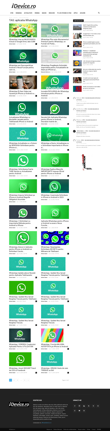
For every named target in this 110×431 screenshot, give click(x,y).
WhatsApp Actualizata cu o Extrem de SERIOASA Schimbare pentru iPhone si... (23, 145)
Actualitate (28, 13)
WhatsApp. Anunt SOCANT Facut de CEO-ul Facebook (22, 369)
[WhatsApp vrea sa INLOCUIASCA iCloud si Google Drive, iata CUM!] (23, 30)
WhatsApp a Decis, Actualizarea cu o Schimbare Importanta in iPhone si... (55, 145)
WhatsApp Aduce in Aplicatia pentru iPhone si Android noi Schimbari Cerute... (20, 249)
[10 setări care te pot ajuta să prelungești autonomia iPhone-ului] (77, 80)
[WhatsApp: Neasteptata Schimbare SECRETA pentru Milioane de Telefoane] (55, 238)
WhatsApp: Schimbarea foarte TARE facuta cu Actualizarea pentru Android (21, 171)
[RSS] (88, 406)
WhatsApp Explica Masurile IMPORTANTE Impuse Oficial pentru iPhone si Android (52, 171)
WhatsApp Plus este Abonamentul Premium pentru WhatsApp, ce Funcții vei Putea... (55, 41)
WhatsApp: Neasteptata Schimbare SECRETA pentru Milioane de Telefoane (52, 249)
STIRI (11, 13)
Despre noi (49, 429)
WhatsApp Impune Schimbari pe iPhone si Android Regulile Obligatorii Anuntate (22, 197)
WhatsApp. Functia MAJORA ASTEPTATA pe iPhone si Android (54, 345)
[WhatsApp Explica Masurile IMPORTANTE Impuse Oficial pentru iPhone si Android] (55, 160)
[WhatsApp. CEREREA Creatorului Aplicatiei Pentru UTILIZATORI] (23, 335)
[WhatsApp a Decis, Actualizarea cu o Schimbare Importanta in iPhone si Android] (55, 134)
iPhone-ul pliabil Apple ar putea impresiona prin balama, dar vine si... (91, 43)
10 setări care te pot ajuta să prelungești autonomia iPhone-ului (91, 79)
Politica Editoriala (58, 429)
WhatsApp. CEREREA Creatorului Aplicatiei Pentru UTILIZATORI (22, 345)
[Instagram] (79, 406)
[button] (99, 13)
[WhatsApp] (74, 410)
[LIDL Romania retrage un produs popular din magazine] (77, 63)
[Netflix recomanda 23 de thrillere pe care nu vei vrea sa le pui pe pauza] (77, 89)
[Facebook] (74, 406)
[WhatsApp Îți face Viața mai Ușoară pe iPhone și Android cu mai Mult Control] (23, 82)
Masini (44, 13)
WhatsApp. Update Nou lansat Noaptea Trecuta (21, 322)
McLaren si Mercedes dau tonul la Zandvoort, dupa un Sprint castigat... (92, 71)
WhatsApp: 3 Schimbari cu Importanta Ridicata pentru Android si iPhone (20, 223)
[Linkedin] (84, 406)
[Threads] (84, 410)
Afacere (82, 13)
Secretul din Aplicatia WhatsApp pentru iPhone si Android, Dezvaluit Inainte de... (54, 119)
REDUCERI (52, 13)
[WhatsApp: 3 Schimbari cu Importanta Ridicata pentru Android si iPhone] (23, 212)
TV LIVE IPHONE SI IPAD (64, 13)
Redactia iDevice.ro (45, 72)
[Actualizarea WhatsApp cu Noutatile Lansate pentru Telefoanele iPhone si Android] (23, 108)
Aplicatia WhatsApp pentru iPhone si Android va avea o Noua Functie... (55, 223)
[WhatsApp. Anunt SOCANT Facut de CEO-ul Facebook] (23, 359)
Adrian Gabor (12, 44)
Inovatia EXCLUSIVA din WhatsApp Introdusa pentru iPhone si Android (55, 93)
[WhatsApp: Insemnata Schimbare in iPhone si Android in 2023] (55, 186)
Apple (76, 13)
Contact (93, 429)
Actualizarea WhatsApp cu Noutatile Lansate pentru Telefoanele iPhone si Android (21, 119)
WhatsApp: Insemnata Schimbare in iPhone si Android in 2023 (54, 196)
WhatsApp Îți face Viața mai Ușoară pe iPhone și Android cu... (22, 92)
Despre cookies (81, 429)
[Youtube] (79, 410)
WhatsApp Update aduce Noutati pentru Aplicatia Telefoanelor (22, 274)
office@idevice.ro (46, 423)
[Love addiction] (87, 171)
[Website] (98, 406)
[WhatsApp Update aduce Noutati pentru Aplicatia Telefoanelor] (23, 264)
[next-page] (28, 380)
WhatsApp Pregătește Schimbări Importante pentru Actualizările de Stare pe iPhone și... (54, 67)
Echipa (88, 429)
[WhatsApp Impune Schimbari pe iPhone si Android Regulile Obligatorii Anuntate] (23, 186)
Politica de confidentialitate (69, 429)
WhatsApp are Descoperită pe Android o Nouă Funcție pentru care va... (21, 67)
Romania (19, 13)
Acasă (10, 17)
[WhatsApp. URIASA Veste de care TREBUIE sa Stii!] (55, 359)
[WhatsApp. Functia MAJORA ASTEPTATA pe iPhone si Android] (55, 335)
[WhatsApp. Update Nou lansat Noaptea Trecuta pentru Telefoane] (55, 264)
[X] (93, 406)
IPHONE (99, 429)
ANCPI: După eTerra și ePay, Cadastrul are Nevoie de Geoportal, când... (90, 26)
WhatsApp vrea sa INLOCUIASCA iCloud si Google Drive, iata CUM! (22, 40)
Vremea (37, 13)
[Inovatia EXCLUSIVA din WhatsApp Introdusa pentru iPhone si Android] (55, 82)
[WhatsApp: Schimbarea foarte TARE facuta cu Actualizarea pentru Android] (23, 160)
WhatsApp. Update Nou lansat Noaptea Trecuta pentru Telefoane (54, 274)
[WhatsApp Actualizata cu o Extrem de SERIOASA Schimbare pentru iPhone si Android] (23, 134)
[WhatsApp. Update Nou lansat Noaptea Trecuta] (23, 311)
